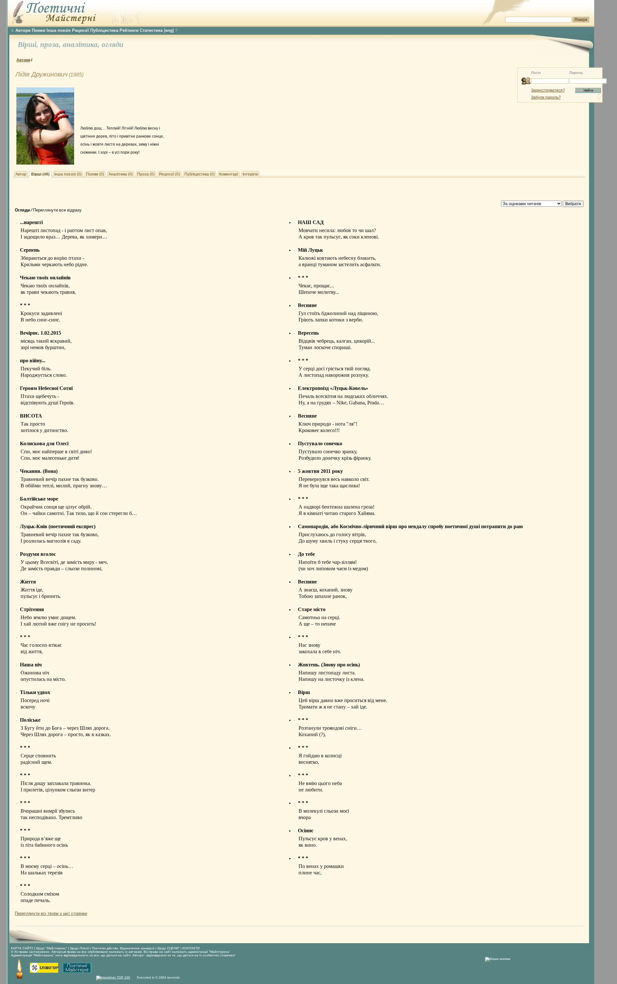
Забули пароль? (546, 97)
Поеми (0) (95, 174)
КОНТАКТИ (191, 948)
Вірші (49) (40, 174)
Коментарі (228, 174)
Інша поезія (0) (68, 174)
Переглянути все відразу (57, 210)
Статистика (151, 30)
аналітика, (82, 45)
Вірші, (29, 45)
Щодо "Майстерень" (52, 948)
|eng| (169, 30)
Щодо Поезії (80, 948)
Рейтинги (129, 30)
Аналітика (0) (121, 174)
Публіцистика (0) (199, 174)
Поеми (38, 30)
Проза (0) (146, 174)
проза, (51, 45)
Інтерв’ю (250, 174)
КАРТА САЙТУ (22, 948)
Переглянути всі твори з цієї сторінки (51, 913)
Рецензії (80, 30)
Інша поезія (59, 30)
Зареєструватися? (548, 90)
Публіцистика (104, 30)
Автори (23, 30)
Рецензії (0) (169, 174)
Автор (20, 174)
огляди (112, 45)
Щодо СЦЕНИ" (168, 948)
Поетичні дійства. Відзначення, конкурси (123, 948)
